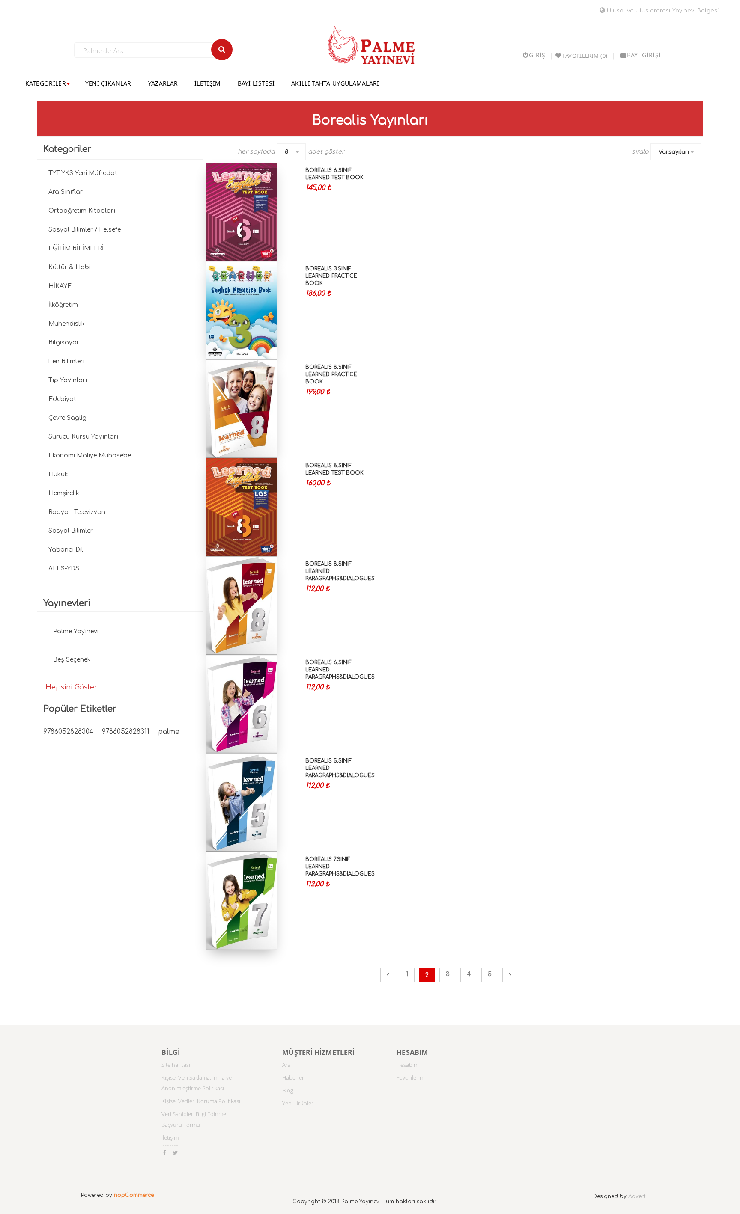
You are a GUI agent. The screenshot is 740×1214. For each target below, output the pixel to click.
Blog (287, 1090)
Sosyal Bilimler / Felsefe (84, 229)
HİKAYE (60, 286)
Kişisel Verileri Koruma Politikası (200, 1101)
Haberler (293, 1077)
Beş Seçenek (72, 659)
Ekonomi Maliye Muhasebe (89, 455)
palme (168, 732)
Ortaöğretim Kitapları (81, 211)
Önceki (387, 975)
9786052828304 (68, 732)
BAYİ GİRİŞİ (644, 55)
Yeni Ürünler (297, 1103)
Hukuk (58, 474)
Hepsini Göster (71, 687)
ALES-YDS (63, 568)
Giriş (537, 55)
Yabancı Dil (65, 549)
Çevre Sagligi (68, 418)
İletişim (170, 1137)
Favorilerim (410, 1077)
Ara (286, 1065)
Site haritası (175, 1065)
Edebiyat (62, 399)
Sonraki (509, 975)
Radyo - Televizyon (76, 512)
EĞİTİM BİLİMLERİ (76, 248)
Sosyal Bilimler (70, 531)
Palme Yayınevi (75, 631)
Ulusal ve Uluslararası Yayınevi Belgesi (662, 11)
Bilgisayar (63, 342)
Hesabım (407, 1065)
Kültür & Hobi (69, 267)
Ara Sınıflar (65, 192)
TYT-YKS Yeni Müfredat (82, 173)
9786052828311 (125, 732)
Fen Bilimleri (66, 361)
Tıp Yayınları (67, 380)
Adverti (637, 1196)
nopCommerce (134, 1195)
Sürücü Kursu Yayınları (83, 436)
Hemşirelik (63, 493)
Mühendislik (66, 324)
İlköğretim (63, 305)
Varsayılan (674, 152)
